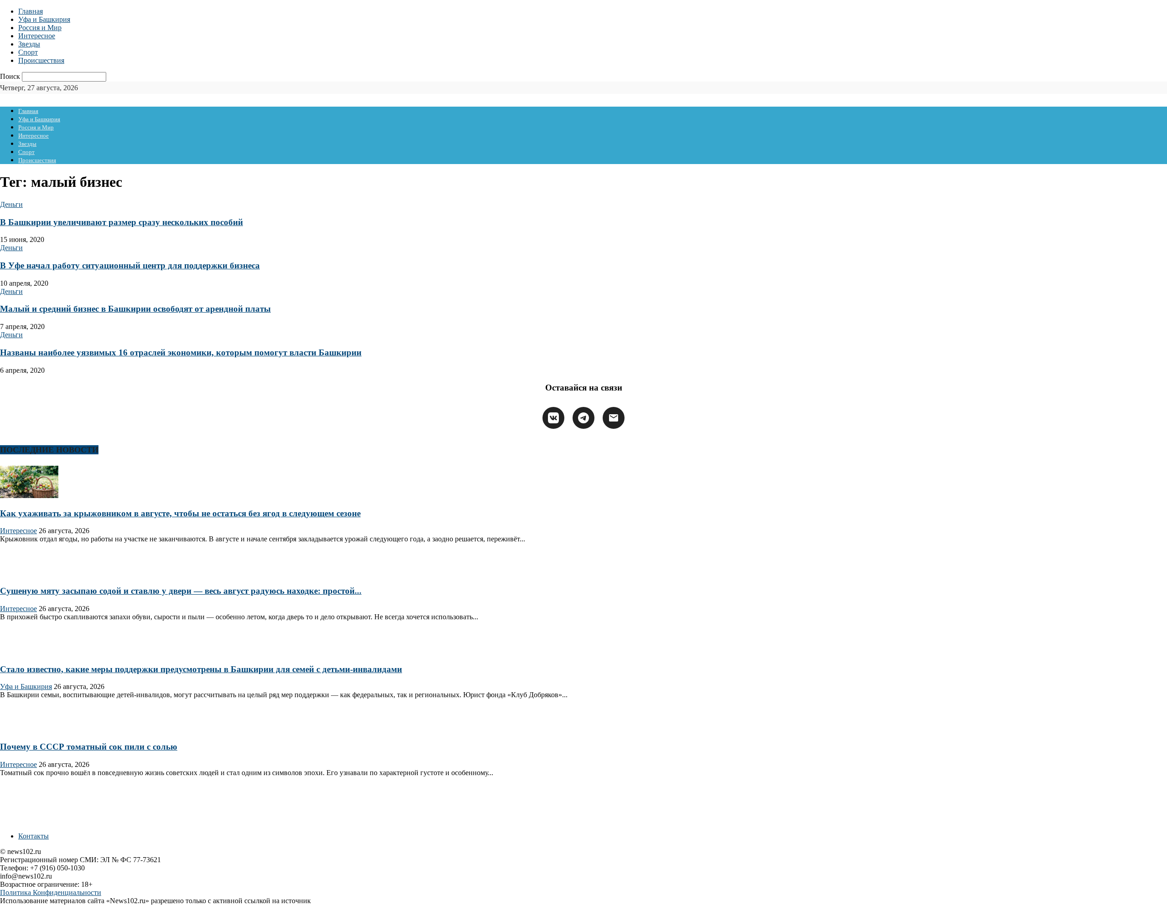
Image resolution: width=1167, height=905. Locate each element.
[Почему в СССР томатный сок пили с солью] (29, 729)
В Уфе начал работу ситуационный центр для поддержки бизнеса (130, 265)
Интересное (36, 36)
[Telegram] (583, 418)
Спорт (28, 52)
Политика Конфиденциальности (50, 892)
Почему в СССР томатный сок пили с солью (88, 746)
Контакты (33, 836)
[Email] (614, 418)
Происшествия (41, 60)
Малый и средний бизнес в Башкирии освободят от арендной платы (135, 309)
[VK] (553, 418)
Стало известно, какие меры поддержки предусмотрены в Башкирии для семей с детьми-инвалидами (201, 669)
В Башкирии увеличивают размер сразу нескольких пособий (121, 222)
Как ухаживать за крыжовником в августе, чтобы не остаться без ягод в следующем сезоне (180, 513)
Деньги (11, 204)
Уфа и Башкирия (44, 19)
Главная (30, 11)
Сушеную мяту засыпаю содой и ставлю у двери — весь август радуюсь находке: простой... (180, 591)
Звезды (29, 44)
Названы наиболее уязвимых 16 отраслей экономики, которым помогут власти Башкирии (180, 352)
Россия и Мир (40, 27)
